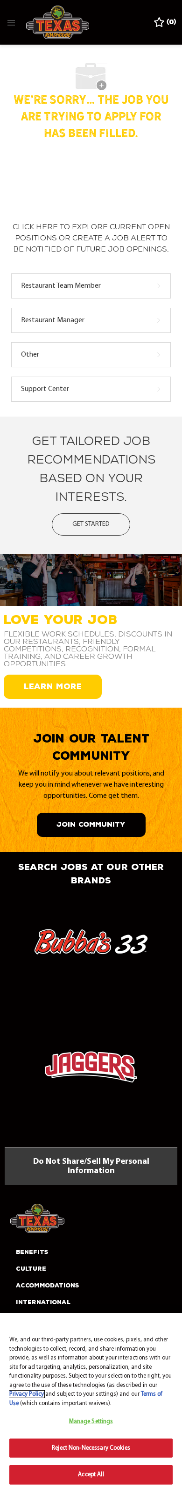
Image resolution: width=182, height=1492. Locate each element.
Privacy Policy (26, 1394)
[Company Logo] (57, 22)
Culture (31, 1269)
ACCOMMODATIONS (47, 1285)
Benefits (32, 1252)
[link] (91, 945)
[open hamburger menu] (11, 22)
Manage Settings (91, 1422)
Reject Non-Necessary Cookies (91, 1448)
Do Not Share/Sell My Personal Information (91, 1166)
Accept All (91, 1475)
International (43, 1302)
